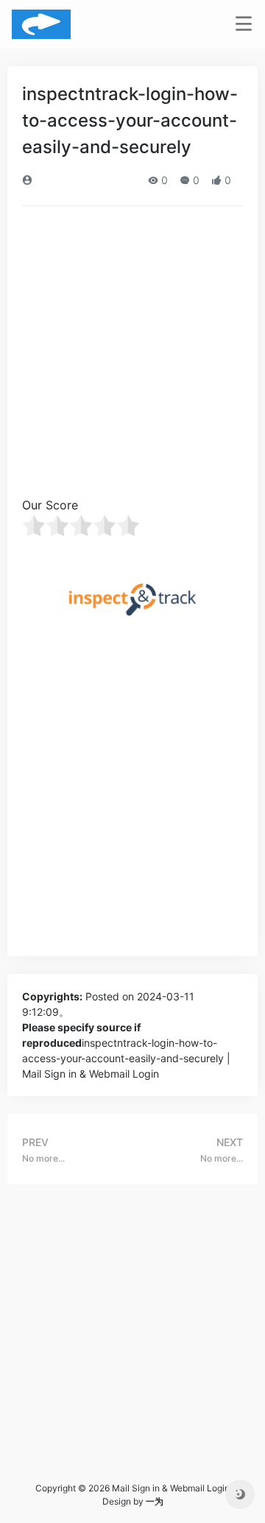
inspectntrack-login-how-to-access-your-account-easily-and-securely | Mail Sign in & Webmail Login (126, 1058)
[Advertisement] (132, 356)
